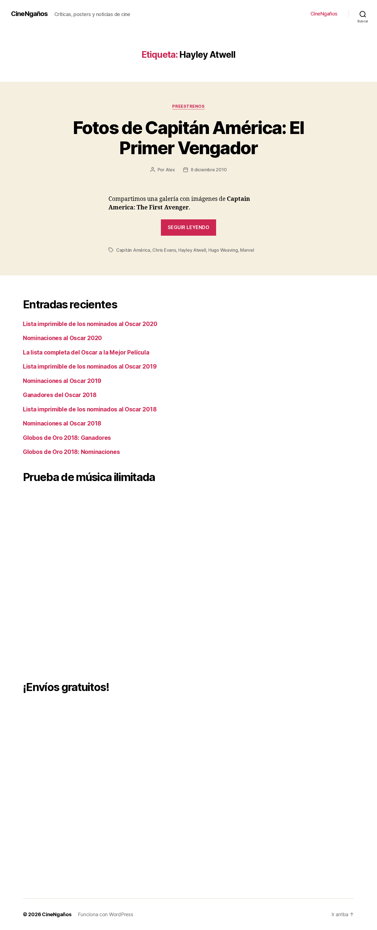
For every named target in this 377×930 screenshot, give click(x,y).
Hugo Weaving (223, 250)
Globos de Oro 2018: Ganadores (67, 437)
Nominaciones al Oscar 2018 (62, 423)
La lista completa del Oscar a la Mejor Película (86, 352)
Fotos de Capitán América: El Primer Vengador (188, 137)
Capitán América (133, 250)
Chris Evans (164, 250)
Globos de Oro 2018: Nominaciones (71, 451)
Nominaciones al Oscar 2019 (62, 380)
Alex (170, 169)
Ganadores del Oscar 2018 (60, 395)
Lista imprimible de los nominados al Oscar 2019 (89, 366)
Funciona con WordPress (105, 914)
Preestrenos (188, 106)
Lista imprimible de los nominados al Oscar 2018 (89, 409)
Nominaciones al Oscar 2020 (62, 338)
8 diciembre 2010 (209, 169)
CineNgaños (29, 13)
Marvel (247, 250)
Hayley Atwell (192, 250)
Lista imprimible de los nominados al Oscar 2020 (90, 323)
